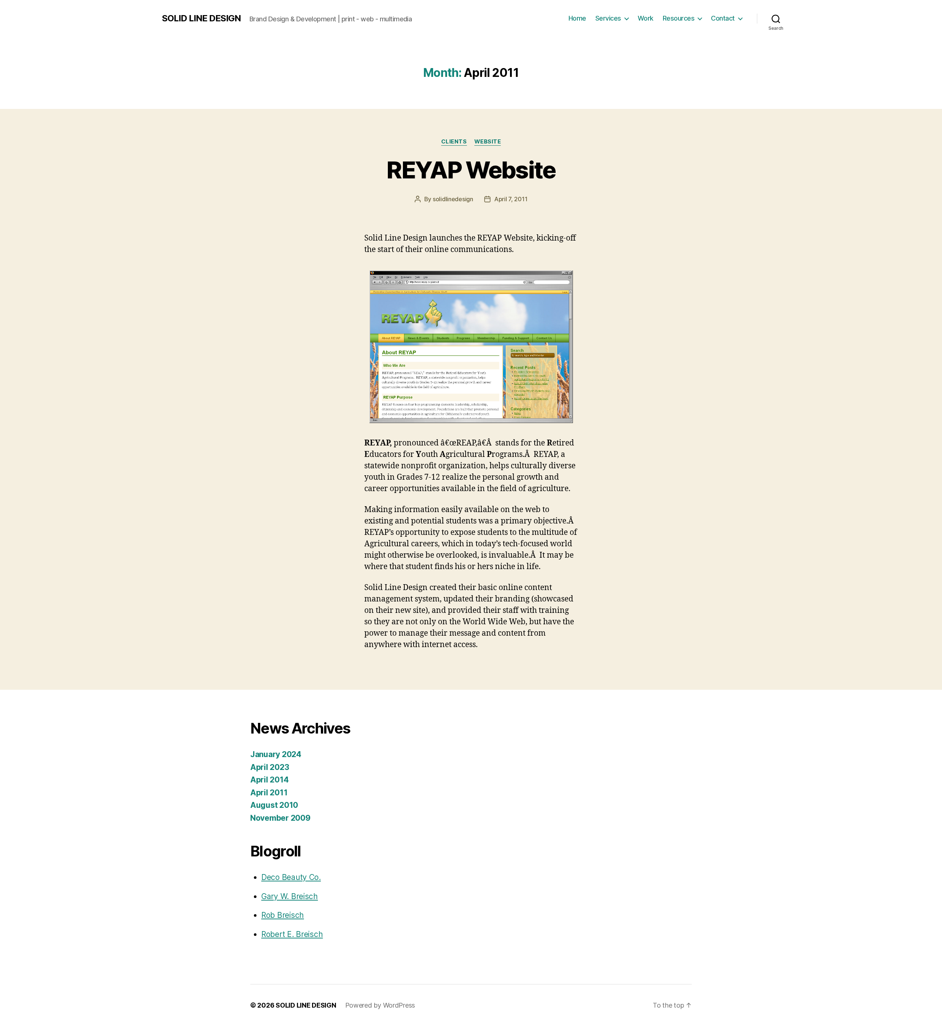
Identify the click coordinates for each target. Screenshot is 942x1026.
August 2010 (274, 805)
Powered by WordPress (380, 1005)
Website (487, 141)
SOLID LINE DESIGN (201, 18)
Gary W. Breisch (289, 896)
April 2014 (269, 779)
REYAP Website (470, 170)
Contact (723, 18)
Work (646, 18)
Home (577, 18)
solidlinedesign (453, 199)
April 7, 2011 (511, 199)
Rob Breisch (282, 915)
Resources (679, 18)
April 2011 (268, 792)
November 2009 (280, 818)
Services (608, 18)
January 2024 (275, 754)
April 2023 (269, 767)
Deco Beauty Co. (291, 877)
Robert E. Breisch (292, 934)
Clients (454, 141)
